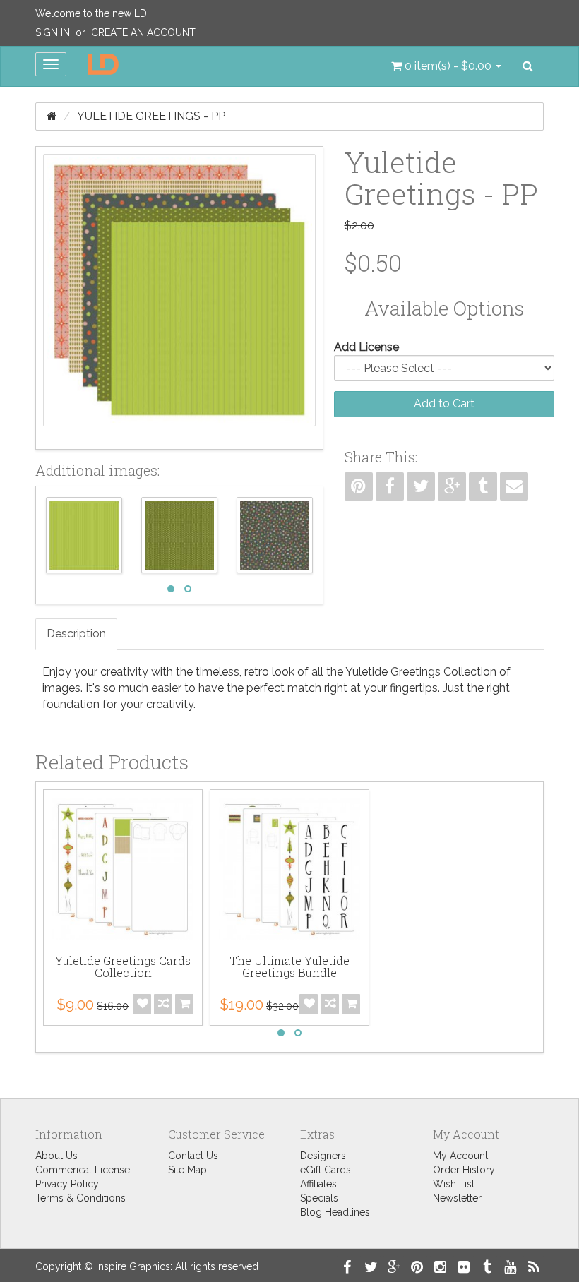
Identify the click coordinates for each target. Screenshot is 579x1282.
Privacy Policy (67, 1184)
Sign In (52, 32)
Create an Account (143, 32)
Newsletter (457, 1198)
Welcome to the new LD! (92, 13)
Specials (319, 1198)
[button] (446, 66)
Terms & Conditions (80, 1198)
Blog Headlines (335, 1212)
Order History (464, 1169)
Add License (366, 347)
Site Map (187, 1169)
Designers (323, 1155)
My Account (460, 1155)
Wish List (453, 1184)
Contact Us (193, 1155)
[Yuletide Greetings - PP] (179, 298)
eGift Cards (325, 1169)
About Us (56, 1155)
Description (76, 633)
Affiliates (318, 1184)
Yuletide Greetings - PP (151, 116)
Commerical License (82, 1169)
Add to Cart (444, 403)
